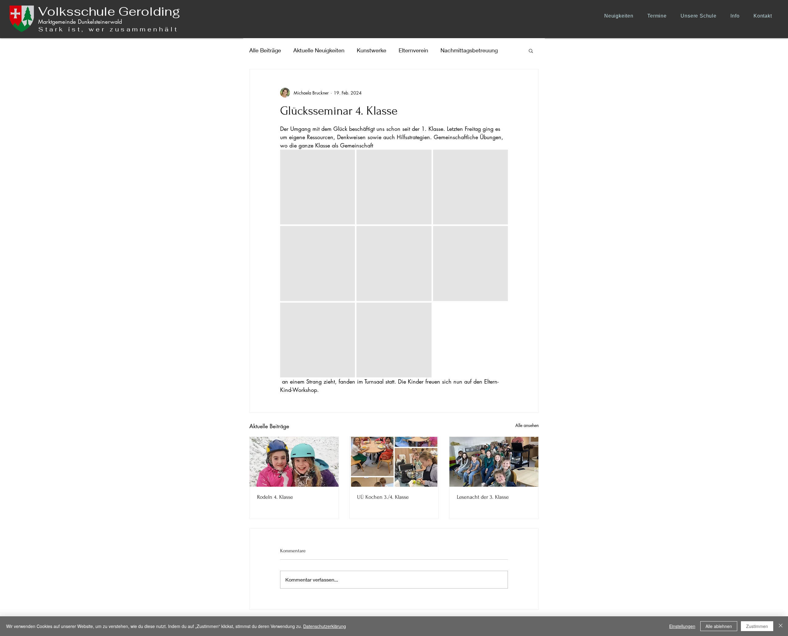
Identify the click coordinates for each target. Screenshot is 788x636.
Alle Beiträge (265, 50)
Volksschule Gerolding (109, 11)
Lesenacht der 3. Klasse (483, 497)
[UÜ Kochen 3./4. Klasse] (394, 462)
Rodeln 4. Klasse (275, 497)
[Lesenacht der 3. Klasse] (493, 462)
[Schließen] (780, 626)
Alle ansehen (527, 425)
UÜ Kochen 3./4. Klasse (383, 497)
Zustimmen (757, 626)
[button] (701, 16)
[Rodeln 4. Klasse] (294, 462)
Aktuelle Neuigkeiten (318, 50)
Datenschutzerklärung (324, 626)
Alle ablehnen (719, 626)
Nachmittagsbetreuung (469, 50)
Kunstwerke (371, 50)
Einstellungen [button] (682, 626)
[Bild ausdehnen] (317, 187)
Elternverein (413, 50)
